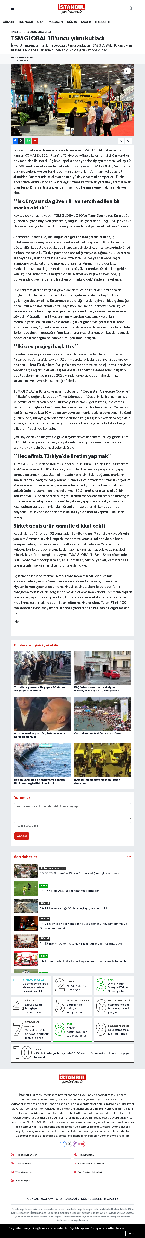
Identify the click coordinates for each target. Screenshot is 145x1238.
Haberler (16, 32)
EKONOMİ (26, 22)
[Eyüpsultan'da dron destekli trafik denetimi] (102, 760)
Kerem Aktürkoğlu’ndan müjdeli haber (69, 890)
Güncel (45, 903)
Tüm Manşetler (24, 1172)
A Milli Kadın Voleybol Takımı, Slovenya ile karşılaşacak (118, 987)
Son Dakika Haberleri (90, 1172)
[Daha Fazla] (35, 141)
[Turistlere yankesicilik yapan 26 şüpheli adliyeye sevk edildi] (42, 667)
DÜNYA (72, 22)
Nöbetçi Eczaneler (26, 1154)
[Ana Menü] (12, 8)
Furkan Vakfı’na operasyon (76, 987)
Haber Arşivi (23, 1180)
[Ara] (130, 9)
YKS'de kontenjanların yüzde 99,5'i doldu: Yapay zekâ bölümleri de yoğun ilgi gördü (82, 1055)
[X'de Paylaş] (21, 141)
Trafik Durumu (23, 1163)
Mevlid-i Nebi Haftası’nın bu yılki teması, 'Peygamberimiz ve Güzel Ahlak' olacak (83, 926)
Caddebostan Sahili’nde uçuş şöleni (97, 733)
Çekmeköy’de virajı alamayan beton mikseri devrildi (35, 987)
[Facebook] (63, 1144)
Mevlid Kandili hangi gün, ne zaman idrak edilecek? (34, 1008)
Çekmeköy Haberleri (53, 868)
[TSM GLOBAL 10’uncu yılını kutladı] (72, 100)
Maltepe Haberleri (119, 1001)
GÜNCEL (8, 22)
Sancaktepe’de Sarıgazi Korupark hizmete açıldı (37, 1034)
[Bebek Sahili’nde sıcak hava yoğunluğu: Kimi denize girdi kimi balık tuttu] (42, 760)
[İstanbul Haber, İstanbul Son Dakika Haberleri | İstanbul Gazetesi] (71, 9)
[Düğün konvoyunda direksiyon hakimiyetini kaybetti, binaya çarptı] (102, 667)
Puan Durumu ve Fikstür (91, 1163)
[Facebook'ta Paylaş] (15, 141)
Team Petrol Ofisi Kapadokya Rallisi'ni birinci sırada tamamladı (84, 961)
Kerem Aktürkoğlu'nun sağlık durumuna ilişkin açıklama (77, 1032)
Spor (44, 886)
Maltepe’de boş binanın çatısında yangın (119, 1008)
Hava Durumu (86, 1154)
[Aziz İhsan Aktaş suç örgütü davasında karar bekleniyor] (42, 713)
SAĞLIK (86, 22)
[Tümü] (129, 856)
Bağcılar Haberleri (78, 1001)
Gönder (22, 836)
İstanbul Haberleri (39, 32)
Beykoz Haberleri (118, 1026)
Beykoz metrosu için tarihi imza (118, 1032)
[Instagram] (76, 1144)
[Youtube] (82, 1144)
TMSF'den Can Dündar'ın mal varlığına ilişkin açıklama (79, 873)
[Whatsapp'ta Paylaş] (28, 141)
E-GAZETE (102, 22)
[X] (69, 1144)
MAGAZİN (56, 22)
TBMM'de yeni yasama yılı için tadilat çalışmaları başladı (81, 943)
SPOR (41, 22)
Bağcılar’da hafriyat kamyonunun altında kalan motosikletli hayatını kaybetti (78, 1008)
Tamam (130, 1234)
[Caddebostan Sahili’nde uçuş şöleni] (102, 713)
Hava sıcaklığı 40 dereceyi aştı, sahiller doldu (74, 908)
